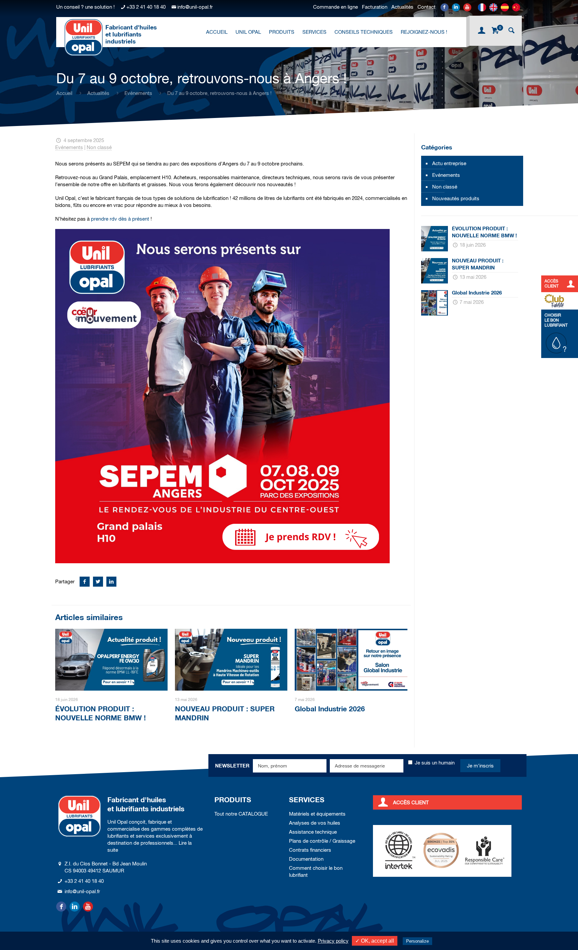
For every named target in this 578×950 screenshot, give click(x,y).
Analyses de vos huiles (314, 823)
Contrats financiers (310, 850)
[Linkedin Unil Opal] (456, 7)
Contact (426, 7)
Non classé (99, 147)
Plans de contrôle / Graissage (322, 841)
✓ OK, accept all (374, 941)
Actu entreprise (449, 163)
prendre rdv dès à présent (120, 219)
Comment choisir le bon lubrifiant (316, 871)
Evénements (138, 93)
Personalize (417, 941)
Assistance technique (313, 832)
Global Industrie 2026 (330, 709)
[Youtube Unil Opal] (467, 7)
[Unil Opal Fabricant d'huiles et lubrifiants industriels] (83, 37)
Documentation (306, 859)
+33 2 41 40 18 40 (146, 7)
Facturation (374, 7)
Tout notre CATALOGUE (241, 814)
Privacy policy (333, 941)
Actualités (402, 7)
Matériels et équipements (317, 814)
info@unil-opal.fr (195, 7)
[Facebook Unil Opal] (445, 7)
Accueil (64, 93)
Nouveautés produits (455, 198)
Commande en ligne (335, 7)
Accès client (411, 802)
